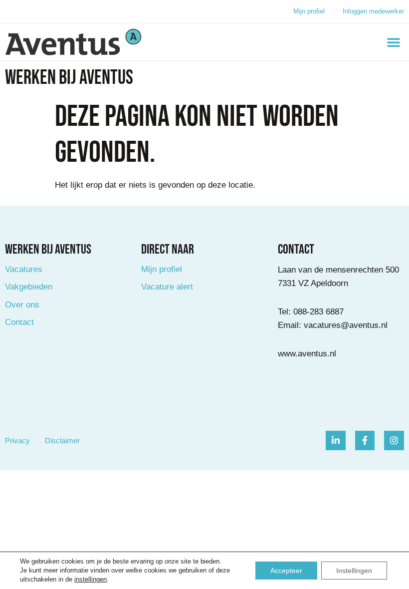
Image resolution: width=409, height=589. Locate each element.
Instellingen (354, 571)
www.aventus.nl (307, 353)
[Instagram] (394, 441)
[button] (393, 41)
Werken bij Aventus (69, 78)
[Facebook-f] (365, 441)
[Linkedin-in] (336, 441)
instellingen (90, 579)
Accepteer (286, 571)
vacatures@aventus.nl (346, 325)
